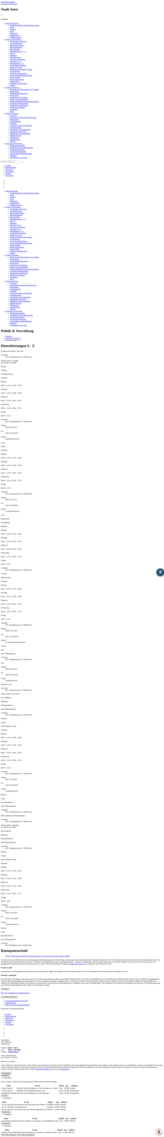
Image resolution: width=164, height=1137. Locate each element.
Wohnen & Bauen (11, 114)
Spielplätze (14, 110)
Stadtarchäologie (16, 136)
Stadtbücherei (14, 35)
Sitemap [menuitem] (8, 173)
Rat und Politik (15, 77)
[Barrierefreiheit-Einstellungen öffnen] (160, 572)
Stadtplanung (14, 138)
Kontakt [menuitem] (8, 165)
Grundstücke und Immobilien (20, 130)
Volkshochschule (16, 37)
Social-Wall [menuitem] (9, 175)
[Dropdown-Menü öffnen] (19, 114)
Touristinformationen (17, 150)
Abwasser (13, 116)
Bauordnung (14, 120)
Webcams (13, 156)
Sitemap (8, 1022)
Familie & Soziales (12, 87)
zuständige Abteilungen (9, 997)
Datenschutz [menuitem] (9, 171)
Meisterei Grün (10, 1003)
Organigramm (15, 71)
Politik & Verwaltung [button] (12, 207)
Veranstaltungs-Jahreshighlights (21, 154)
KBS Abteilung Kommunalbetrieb (17, 1005)
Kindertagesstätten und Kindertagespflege (24, 25)
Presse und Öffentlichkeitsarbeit (21, 75)
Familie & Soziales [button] (12, 255)
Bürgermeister (15, 49)
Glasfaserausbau (15, 128)
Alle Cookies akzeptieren (26, 1135)
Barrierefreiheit (10, 1016)
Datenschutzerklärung (43, 1069)
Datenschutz (9, 1020)
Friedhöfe (13, 124)
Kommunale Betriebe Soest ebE (16, 1001)
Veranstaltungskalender (18, 152)
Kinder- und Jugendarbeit (19, 99)
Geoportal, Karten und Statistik (21, 126)
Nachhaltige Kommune (18, 65)
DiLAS (12, 53)
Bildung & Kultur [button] (11, 191)
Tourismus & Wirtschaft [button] (13, 311)
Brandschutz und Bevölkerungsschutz (23, 118)
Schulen (13, 29)
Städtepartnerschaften (17, 146)
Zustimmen (7, 1078)
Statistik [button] (4, 1095)
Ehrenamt (13, 55)
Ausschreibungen (16, 43)
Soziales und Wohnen (17, 108)
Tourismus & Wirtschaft (13, 144)
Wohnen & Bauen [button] (11, 281)
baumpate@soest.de (76, 964)
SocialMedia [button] (6, 1123)
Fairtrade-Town (15, 57)
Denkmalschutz (15, 122)
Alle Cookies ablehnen (9, 1135)
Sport (12, 31)
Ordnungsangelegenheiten (19, 103)
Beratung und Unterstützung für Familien (24, 89)
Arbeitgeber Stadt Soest (18, 41)
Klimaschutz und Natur (18, 132)
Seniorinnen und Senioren (19, 105)
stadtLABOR (14, 81)
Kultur (12, 27)
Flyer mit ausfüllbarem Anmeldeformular (15, 993)
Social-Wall (9, 1024)
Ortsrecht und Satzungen (18, 73)
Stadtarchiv (14, 33)
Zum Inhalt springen (8, 2)
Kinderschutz (14, 91)
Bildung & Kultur (11, 23)
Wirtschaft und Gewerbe (18, 158)
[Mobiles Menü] (2, 15)
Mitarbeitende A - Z (17, 63)
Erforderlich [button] (5, 1075)
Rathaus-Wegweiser (17, 79)
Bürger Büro (14, 95)
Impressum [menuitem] (9, 169)
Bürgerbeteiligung (16, 47)
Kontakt (8, 1014)
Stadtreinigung (15, 140)
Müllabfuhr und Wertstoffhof (20, 134)
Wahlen (12, 85)
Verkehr (12, 142)
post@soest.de (13, 1052)
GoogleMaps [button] (6, 1112)
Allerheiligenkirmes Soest (19, 93)
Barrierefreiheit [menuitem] (10, 167)
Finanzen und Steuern (17, 59)
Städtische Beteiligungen (18, 83)
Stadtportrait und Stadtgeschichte (21, 148)
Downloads (5, 989)
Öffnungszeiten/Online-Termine (21, 69)
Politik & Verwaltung (12, 39)
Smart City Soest (16, 67)
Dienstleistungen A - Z (18, 51)
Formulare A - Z (15, 61)
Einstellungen (6, 1073)
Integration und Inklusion (19, 97)
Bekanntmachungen (17, 45)
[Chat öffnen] (159, 1132)
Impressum (9, 1018)
